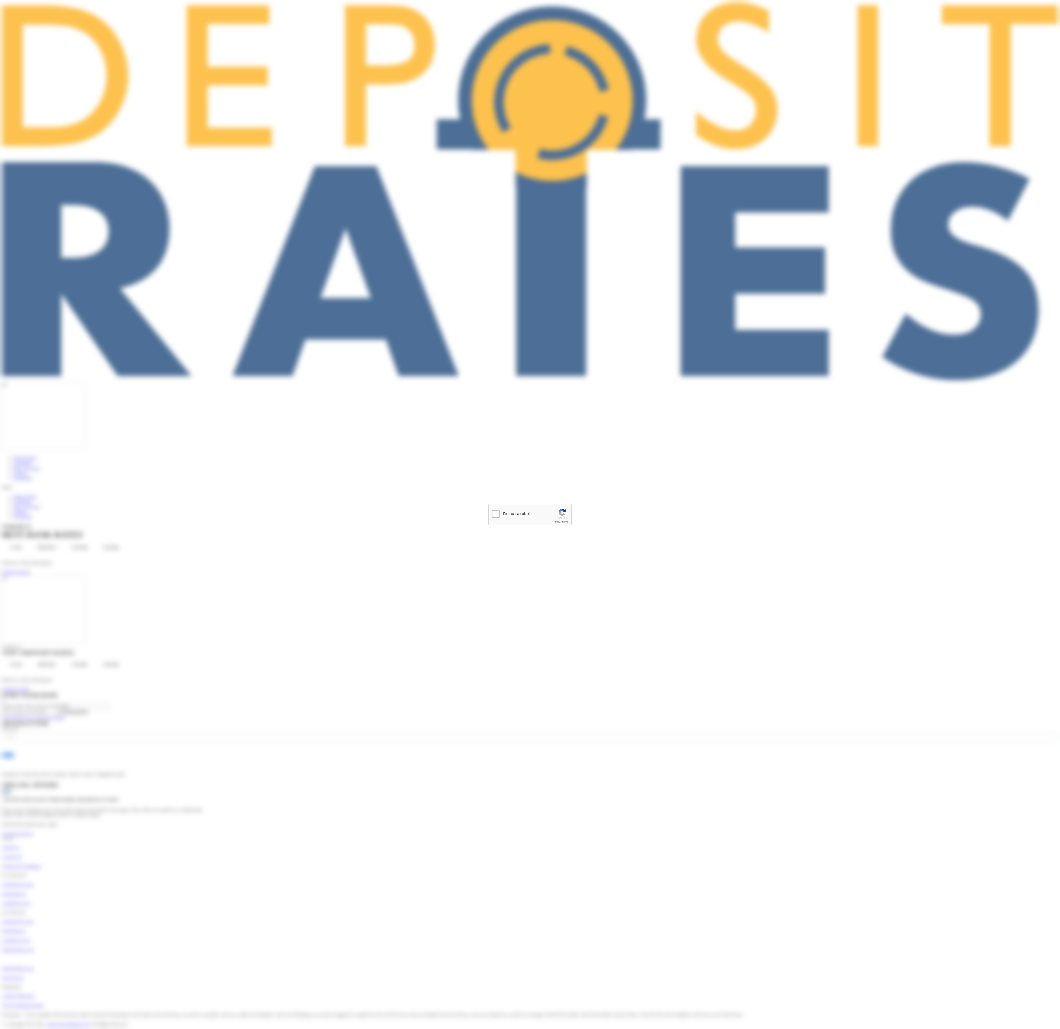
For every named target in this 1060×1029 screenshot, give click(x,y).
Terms (565, 522)
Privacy (556, 522)
